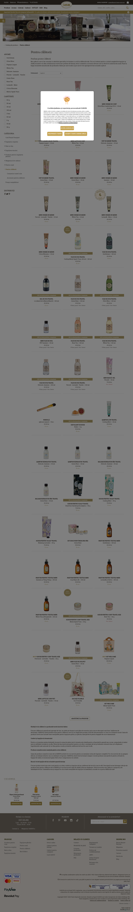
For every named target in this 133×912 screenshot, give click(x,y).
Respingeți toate (55, 133)
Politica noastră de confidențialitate (68, 122)
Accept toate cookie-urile (75, 133)
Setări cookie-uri (67, 128)
